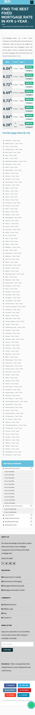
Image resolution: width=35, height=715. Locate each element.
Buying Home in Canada (12, 577)
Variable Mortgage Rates (13, 506)
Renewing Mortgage (11, 521)
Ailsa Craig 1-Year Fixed (12, 152)
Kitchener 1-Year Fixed (12, 348)
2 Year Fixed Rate (9, 474)
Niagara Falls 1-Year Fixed (13, 366)
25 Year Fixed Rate (9, 503)
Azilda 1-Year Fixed (11, 241)
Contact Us (7, 618)
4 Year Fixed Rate (9, 481)
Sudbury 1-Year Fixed (12, 422)
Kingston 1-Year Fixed (12, 345)
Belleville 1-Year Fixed (12, 280)
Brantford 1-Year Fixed (12, 292)
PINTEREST (25, 690)
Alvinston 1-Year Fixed (12, 179)
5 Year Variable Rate (10, 512)
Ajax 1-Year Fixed (11, 155)
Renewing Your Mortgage (12, 581)
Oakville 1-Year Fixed (12, 375)
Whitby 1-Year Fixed (11, 446)
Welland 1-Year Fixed (12, 443)
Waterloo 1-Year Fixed (12, 440)
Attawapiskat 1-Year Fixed (13, 217)
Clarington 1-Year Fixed (12, 309)
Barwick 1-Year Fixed (12, 268)
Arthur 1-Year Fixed (11, 208)
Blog (5, 613)
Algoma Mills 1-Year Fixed (13, 170)
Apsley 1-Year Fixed (11, 191)
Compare (29, 71)
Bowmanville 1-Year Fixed (13, 283)
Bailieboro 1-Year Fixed (12, 247)
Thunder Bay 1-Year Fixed (13, 428)
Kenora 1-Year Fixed (11, 342)
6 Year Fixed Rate (9, 487)
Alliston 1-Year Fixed (11, 173)
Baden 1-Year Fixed (11, 244)
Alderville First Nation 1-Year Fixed (16, 161)
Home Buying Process (12, 518)
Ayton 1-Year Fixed (11, 238)
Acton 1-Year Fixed (11, 146)
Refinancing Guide (10, 525)
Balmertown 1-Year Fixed (13, 253)
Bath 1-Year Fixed (11, 277)
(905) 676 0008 (7, 558)
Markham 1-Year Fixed (12, 354)
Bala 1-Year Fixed (11, 250)
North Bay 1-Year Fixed (12, 372)
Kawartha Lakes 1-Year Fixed (14, 339)
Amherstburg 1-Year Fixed (13, 182)
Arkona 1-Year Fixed (11, 200)
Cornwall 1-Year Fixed (12, 312)
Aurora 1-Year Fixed (11, 226)
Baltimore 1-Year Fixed (12, 256)
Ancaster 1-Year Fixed (12, 185)
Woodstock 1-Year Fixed (13, 455)
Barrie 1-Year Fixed (11, 262)
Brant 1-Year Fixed (11, 289)
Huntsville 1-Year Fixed (12, 333)
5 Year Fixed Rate (9, 484)
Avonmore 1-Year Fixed (12, 229)
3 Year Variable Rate (10, 509)
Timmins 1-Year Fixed (12, 431)
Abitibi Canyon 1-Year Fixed (13, 143)
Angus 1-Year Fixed (11, 188)
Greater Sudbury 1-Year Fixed (14, 321)
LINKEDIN (24, 695)
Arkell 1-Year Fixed (11, 197)
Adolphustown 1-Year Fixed (13, 149)
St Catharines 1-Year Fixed (13, 416)
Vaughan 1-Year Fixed (12, 437)
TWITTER (25, 685)
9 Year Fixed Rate (9, 497)
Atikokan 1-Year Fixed (12, 214)
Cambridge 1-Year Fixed (13, 300)
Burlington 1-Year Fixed (12, 297)
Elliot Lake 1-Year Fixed (12, 318)
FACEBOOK (11, 685)
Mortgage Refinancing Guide (13, 586)
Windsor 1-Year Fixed (12, 449)
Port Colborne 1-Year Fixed (13, 398)
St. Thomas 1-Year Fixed (13, 419)
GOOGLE (11, 695)
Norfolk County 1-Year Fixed (14, 369)
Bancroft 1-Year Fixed (12, 259)
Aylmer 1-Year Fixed (11, 232)
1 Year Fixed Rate (9, 471)
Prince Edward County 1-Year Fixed (16, 401)
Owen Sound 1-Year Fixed (13, 386)
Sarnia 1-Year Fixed (11, 410)
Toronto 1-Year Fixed (12, 434)
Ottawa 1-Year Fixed (11, 383)
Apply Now (29, 67)
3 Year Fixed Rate (9, 478)
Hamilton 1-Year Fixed (12, 330)
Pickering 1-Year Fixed (12, 395)
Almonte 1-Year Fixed (12, 176)
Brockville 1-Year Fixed (12, 294)
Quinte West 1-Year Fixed (13, 404)
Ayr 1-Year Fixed (10, 235)
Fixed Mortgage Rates (12, 468)
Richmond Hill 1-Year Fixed (13, 407)
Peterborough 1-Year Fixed (13, 392)
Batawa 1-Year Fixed (11, 271)
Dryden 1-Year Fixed (11, 315)
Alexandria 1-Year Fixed (12, 164)
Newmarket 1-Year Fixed (13, 363)
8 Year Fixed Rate (9, 493)
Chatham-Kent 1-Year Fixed (14, 303)
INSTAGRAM (11, 690)
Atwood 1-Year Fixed (11, 220)
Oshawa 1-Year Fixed (12, 380)
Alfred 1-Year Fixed (11, 167)
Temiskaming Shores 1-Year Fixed (15, 425)
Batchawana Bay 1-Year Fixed (14, 274)
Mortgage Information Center (14, 590)
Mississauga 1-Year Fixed (13, 360)
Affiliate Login (8, 609)
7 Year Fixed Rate (9, 490)
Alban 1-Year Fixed (11, 158)
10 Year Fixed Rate (9, 500)
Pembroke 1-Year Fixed (12, 389)
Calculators (9, 515)
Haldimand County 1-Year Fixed (15, 327)
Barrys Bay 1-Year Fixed (13, 265)
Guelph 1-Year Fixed (11, 324)
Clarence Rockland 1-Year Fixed (15, 306)
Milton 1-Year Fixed (11, 357)
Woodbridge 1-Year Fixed (13, 452)
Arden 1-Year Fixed (11, 194)
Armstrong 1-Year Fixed (12, 203)
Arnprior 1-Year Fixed (12, 206)
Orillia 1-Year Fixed (11, 377)
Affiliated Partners (9, 605)
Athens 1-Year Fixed (11, 211)
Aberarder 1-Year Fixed (12, 140)
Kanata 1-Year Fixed (11, 336)
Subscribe (7, 650)
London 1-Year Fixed (12, 351)
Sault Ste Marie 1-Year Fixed (14, 413)
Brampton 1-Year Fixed (12, 286)
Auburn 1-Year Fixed (11, 223)
